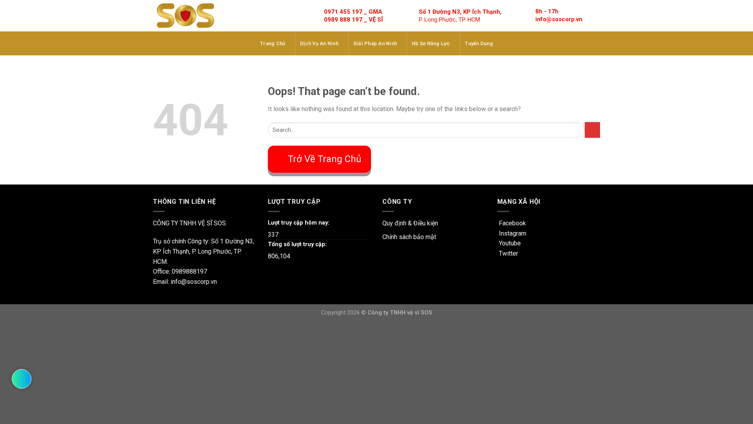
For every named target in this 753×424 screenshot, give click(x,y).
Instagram (511, 233)
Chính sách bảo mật (409, 237)
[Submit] (592, 129)
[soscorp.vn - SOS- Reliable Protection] (185, 15)
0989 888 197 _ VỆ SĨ (353, 19)
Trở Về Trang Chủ (324, 159)
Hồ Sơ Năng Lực (431, 43)
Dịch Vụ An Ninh (319, 43)
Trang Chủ (272, 43)
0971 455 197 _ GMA (353, 11)
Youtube (509, 243)
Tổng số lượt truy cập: (297, 244)
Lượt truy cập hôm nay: (298, 222)
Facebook (511, 223)
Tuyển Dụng (479, 43)
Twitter (507, 253)
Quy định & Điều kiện (410, 223)
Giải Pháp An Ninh (375, 43)
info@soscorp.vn (558, 19)
